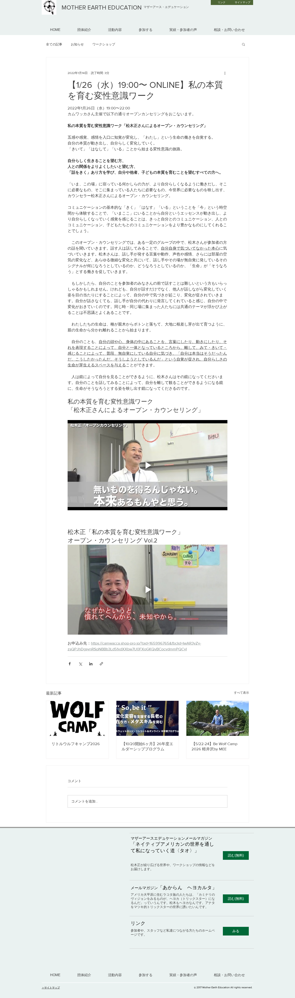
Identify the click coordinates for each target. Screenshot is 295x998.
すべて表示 (241, 692)
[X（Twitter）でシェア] (80, 664)
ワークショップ (103, 44)
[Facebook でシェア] (70, 664)
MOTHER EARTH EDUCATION (102, 7)
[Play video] (147, 465)
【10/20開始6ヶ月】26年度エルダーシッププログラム (147, 746)
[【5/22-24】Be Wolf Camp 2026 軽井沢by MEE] (217, 718)
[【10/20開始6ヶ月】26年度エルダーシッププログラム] (147, 718)
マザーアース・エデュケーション (166, 7)
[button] (243, 44)
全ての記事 (54, 44)
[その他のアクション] (224, 72)
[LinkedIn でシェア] (91, 664)
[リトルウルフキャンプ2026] (77, 718)
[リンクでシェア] (101, 664)
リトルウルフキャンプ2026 (75, 744)
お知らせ (77, 44)
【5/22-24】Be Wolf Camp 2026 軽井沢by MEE (214, 746)
